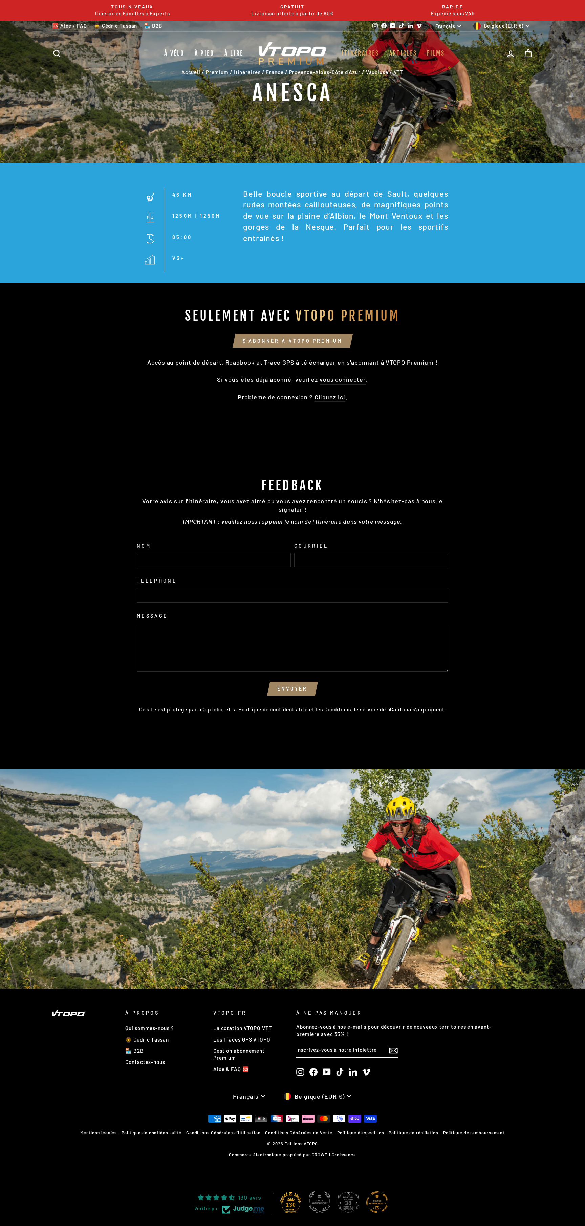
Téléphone (157, 581)
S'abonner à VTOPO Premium (293, 341)
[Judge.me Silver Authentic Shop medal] (319, 1202)
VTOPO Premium (410, 362)
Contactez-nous (145, 1062)
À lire (233, 53)
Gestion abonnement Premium (239, 1054)
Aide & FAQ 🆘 (231, 1069)
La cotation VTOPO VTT (242, 1028)
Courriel (311, 546)
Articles (403, 53)
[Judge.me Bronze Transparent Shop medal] (377, 1202)
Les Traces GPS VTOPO (241, 1039)
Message (152, 616)
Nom (144, 546)
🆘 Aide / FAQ (69, 26)
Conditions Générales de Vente (298, 1132)
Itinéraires (360, 53)
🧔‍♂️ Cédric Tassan (115, 26)
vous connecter (343, 379)
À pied (204, 53)
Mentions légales (98, 1132)
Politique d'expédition (360, 1132)
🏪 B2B (153, 26)
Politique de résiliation (413, 1132)
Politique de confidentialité (273, 709)
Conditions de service (351, 709)
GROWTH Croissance (334, 1154)
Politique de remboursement (474, 1132)
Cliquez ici (330, 397)
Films (436, 53)
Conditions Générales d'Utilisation (223, 1132)
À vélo (174, 53)
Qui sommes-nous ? (149, 1028)
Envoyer (292, 689)
